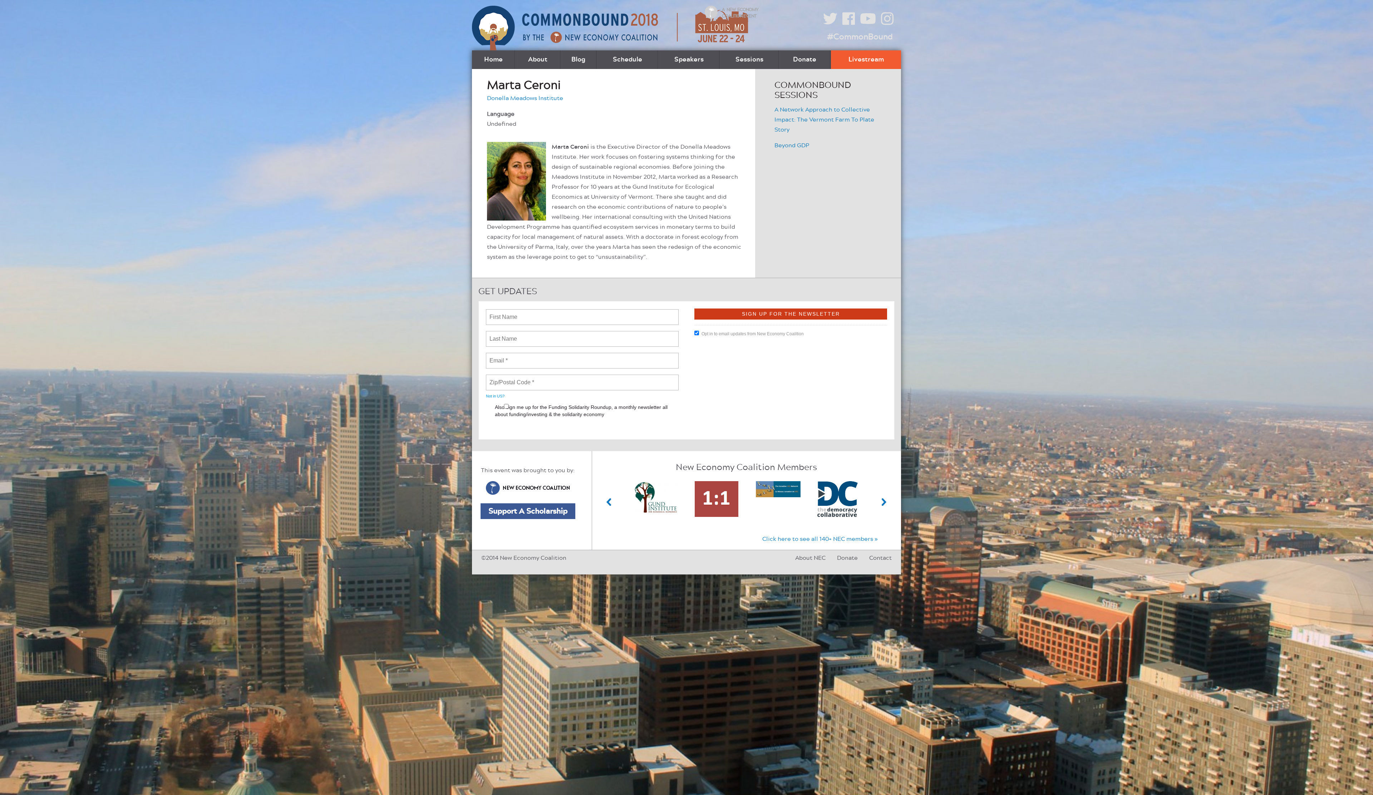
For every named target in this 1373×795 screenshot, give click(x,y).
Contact (880, 558)
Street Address (508, 429)
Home (493, 59)
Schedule (627, 59)
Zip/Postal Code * (510, 378)
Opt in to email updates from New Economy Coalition (753, 333)
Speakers (689, 59)
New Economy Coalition (528, 488)
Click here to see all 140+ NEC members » (820, 539)
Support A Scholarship (527, 511)
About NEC (810, 558)
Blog (578, 59)
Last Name (502, 334)
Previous (608, 502)
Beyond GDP (791, 145)
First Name (503, 313)
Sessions (749, 59)
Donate (804, 59)
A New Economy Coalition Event (740, 13)
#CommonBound (860, 37)
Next (884, 502)
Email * (498, 356)
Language (501, 114)
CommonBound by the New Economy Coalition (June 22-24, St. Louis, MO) (611, 28)
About (537, 59)
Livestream (866, 59)
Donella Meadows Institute (525, 98)
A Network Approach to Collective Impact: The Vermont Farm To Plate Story (824, 120)
